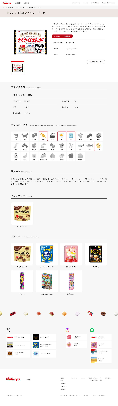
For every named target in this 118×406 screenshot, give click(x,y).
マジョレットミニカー (94, 380)
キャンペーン (76, 3)
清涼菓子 (63, 383)
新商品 (62, 378)
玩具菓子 (63, 389)
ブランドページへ (97, 62)
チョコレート (64, 386)
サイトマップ (64, 395)
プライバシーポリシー (75, 395)
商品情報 (17, 3)
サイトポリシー (86, 395)
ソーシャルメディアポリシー (99, 395)
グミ (62, 381)
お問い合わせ (95, 3)
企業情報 (26, 3)
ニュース (85, 3)
